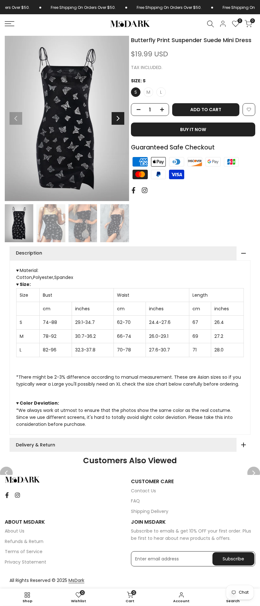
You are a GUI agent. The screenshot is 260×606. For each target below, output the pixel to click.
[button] (249, 109)
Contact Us (143, 491)
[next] (118, 118)
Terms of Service (23, 551)
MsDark (76, 580)
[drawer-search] (210, 24)
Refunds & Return (24, 541)
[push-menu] (9, 23)
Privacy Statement (25, 562)
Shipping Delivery (149, 511)
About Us (14, 531)
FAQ (135, 501)
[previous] (16, 118)
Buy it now (193, 129)
